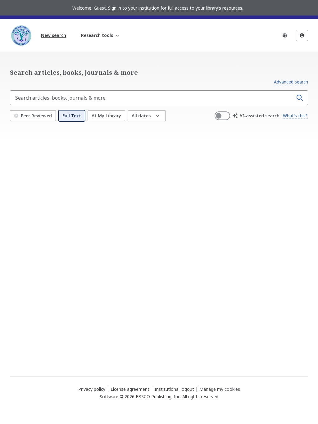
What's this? (295, 116)
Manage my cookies (219, 389)
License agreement (130, 389)
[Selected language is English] (285, 35)
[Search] (299, 97)
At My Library (106, 116)
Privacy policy (91, 389)
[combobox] (152, 98)
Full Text (71, 116)
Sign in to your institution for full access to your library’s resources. (175, 8)
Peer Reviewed (36, 116)
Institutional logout (174, 389)
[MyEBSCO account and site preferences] (302, 35)
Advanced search (291, 82)
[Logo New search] (21, 35)
